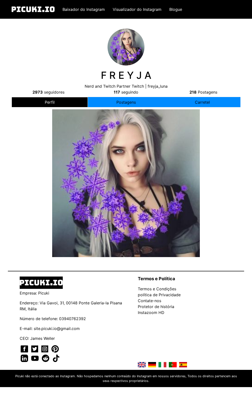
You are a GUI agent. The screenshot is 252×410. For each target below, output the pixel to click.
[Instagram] (45, 348)
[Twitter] (35, 348)
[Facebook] (25, 348)
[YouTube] (35, 357)
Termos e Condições (157, 288)
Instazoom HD (151, 312)
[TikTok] (56, 357)
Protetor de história (156, 306)
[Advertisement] (126, 153)
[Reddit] (46, 357)
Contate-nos (149, 300)
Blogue (175, 9)
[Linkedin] (25, 357)
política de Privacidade (159, 294)
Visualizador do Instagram (137, 9)
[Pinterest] (55, 348)
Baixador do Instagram (84, 9)
